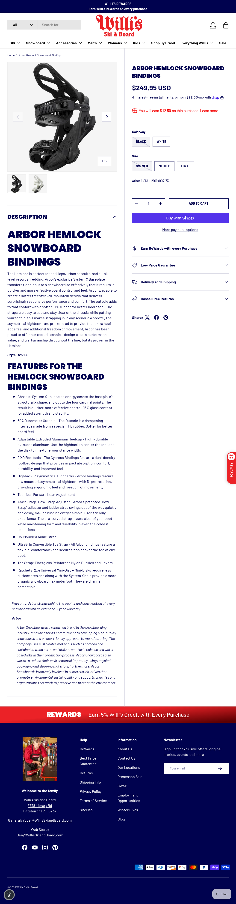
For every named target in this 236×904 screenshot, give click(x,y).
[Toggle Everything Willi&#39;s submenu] (212, 42)
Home (11, 55)
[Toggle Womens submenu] (125, 42)
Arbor (136, 181)
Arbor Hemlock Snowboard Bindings (40, 55)
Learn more (209, 111)
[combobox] (44, 25)
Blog (121, 819)
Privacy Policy (90, 791)
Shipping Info (90, 782)
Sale (222, 43)
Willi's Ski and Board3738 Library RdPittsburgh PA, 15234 (39, 805)
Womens (115, 43)
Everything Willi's (194, 43)
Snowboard (35, 43)
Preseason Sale (130, 776)
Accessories (66, 43)
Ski (12, 43)
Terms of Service (93, 800)
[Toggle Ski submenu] (18, 42)
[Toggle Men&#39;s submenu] (100, 42)
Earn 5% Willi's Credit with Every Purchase (138, 714)
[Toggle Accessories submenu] (80, 42)
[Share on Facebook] (156, 317)
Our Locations (129, 767)
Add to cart (198, 203)
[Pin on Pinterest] (165, 317)
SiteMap (86, 810)
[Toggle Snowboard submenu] (48, 42)
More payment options (180, 229)
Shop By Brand (163, 43)
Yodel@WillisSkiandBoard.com (47, 820)
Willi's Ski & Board (27, 887)
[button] (9, 894)
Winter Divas (128, 810)
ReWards (87, 749)
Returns (86, 773)
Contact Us (126, 758)
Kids (136, 43)
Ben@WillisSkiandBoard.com (40, 835)
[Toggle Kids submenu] (144, 42)
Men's (92, 43)
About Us (125, 749)
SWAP (122, 786)
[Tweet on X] (147, 317)
